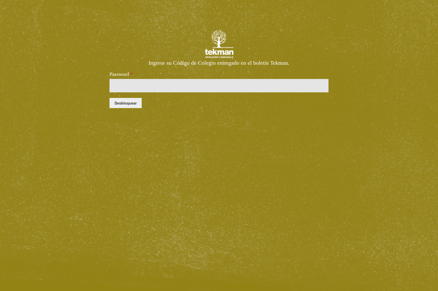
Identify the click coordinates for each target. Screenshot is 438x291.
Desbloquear (126, 103)
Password (121, 74)
